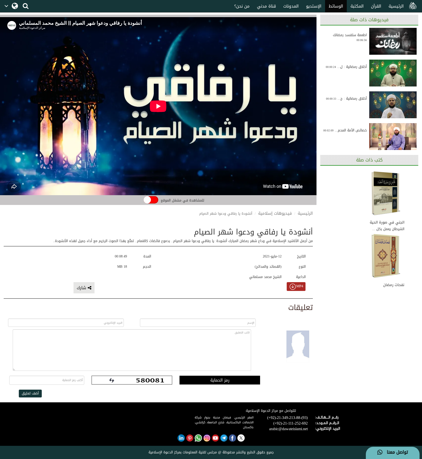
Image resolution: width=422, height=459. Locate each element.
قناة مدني (266, 6)
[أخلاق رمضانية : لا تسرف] (393, 73)
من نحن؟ (242, 6)
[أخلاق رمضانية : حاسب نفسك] (393, 104)
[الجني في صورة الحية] (386, 194)
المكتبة (357, 6)
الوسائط (336, 6)
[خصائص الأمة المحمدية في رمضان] (393, 136)
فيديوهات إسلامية (275, 213)
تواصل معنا (395, 452)
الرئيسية (396, 6)
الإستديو (313, 6)
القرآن (376, 6)
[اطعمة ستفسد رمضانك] (393, 41)
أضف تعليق (30, 393)
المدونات (291, 6)
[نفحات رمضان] (386, 256)
